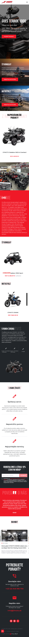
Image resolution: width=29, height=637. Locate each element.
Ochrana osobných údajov (12, 631)
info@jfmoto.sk (14, 611)
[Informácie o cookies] (2, 631)
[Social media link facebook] (11, 621)
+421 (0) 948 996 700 (15, 589)
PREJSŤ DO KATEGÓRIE (10, 79)
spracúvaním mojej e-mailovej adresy (14, 479)
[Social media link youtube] (14, 621)
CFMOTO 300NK (13, 312)
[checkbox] (2, 478)
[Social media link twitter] (17, 621)
